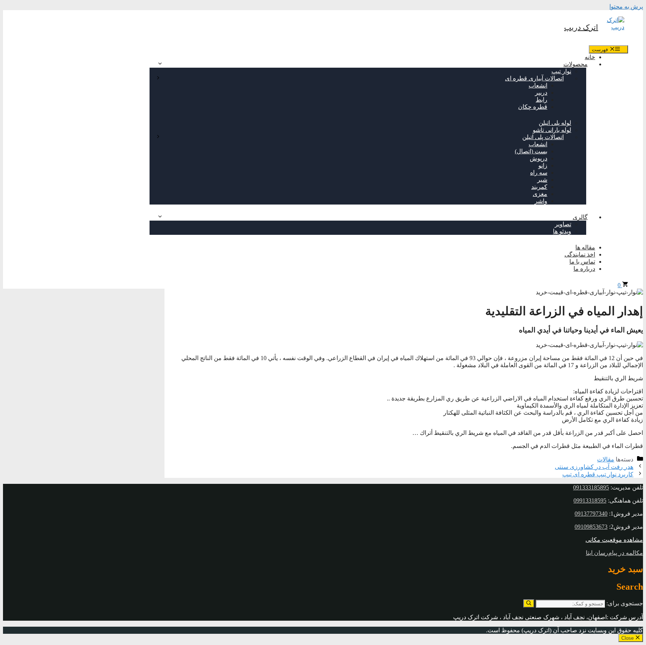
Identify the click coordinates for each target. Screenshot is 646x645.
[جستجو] (528, 603)
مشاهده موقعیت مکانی (614, 540)
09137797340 (591, 513)
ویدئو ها (562, 231)
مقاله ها (585, 247)
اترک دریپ (581, 27)
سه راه (538, 172)
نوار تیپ (561, 71)
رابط (541, 99)
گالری (580, 217)
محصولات (575, 64)
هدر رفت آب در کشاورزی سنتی (594, 467)
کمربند (539, 187)
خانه (590, 57)
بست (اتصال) (531, 151)
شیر (542, 179)
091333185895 (591, 487)
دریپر (541, 92)
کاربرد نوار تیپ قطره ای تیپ (597, 474)
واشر (541, 201)
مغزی (540, 194)
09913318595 (589, 500)
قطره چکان (532, 107)
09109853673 (591, 526)
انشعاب (538, 85)
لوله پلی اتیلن (555, 123)
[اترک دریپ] (613, 28)
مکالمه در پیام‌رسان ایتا (614, 553)
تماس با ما (582, 261)
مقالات (605, 459)
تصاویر (563, 224)
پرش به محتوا (626, 6)
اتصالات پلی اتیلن (543, 137)
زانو (542, 165)
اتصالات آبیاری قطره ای (534, 78)
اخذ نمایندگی (580, 254)
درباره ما (584, 268)
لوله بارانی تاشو (552, 130)
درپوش (538, 158)
